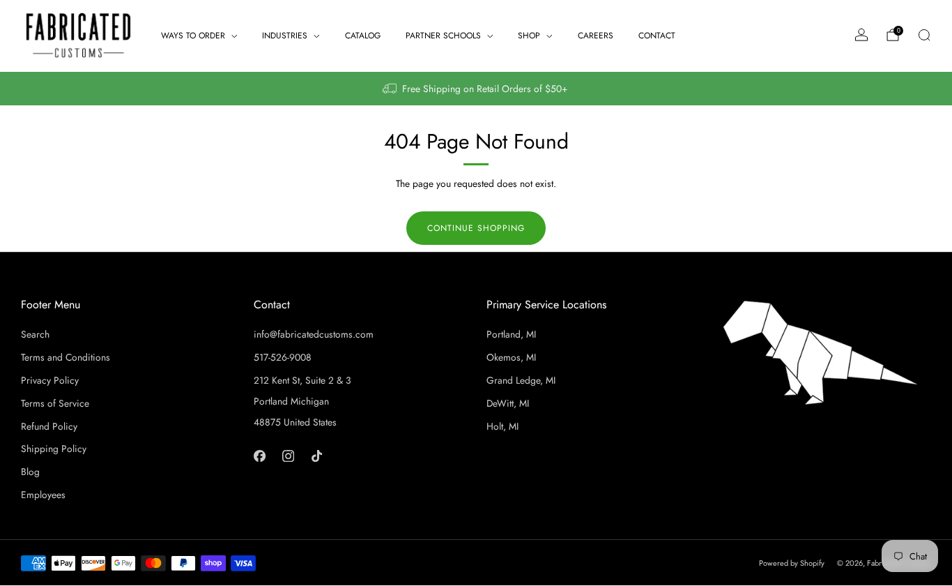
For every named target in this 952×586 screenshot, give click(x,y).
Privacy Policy (50, 380)
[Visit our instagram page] (288, 455)
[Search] (924, 35)
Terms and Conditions (65, 357)
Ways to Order (193, 35)
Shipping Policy (53, 449)
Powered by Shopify (791, 563)
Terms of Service (55, 403)
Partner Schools (443, 35)
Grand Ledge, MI (520, 380)
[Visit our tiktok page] (316, 455)
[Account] (861, 35)
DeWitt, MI (507, 403)
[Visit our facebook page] (259, 455)
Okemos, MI (511, 357)
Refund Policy (49, 426)
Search (35, 334)
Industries (284, 35)
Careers (595, 35)
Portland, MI (511, 334)
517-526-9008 (283, 357)
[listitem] (476, 88)
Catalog (363, 35)
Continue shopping (476, 228)
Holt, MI (502, 426)
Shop (529, 35)
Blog (30, 472)
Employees (43, 495)
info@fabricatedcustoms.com (314, 334)
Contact (656, 35)
